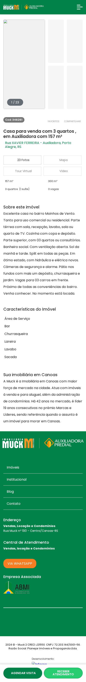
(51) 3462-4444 (16, 552)
